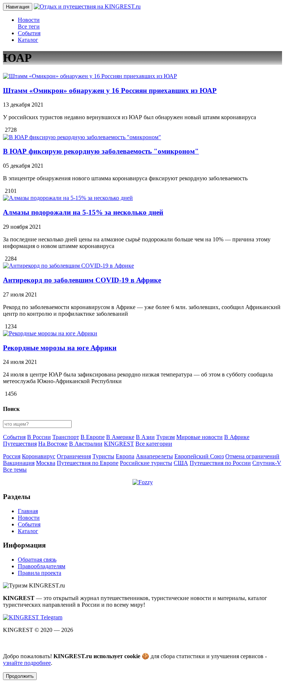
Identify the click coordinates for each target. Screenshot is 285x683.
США (181, 463)
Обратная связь (37, 559)
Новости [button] (29, 20)
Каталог (28, 531)
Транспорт (65, 437)
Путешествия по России (220, 463)
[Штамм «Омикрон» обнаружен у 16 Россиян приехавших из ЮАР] (90, 76)
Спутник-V (266, 463)
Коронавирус (38, 456)
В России (39, 437)
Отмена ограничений (252, 456)
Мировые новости (199, 437)
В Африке (236, 437)
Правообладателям (41, 566)
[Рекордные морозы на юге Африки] (50, 333)
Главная (28, 511)
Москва (45, 463)
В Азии (145, 437)
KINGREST (119, 444)
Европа (125, 456)
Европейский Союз (199, 456)
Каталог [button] (28, 40)
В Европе (93, 437)
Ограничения (74, 456)
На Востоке (53, 444)
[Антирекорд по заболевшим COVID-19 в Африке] (68, 265)
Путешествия (20, 444)
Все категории (153, 444)
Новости (29, 518)
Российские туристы (146, 463)
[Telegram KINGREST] (32, 617)
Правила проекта (39, 573)
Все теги (29, 26)
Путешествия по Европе (87, 463)
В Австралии (85, 444)
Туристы (103, 456)
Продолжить (20, 676)
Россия (11, 456)
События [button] (29, 33)
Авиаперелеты (154, 456)
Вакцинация (19, 463)
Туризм (165, 437)
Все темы (15, 469)
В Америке (120, 437)
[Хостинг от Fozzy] (142, 482)
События (14, 437)
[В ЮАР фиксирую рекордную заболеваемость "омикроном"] (82, 137)
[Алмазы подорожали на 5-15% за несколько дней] (68, 198)
